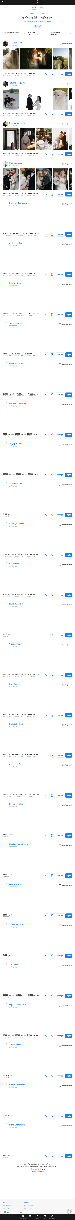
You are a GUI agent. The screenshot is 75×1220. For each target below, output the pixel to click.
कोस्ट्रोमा (36, 22)
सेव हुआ (41, 7)
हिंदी (8, 1212)
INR (21, 1212)
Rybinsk (30, 22)
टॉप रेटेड (34, 7)
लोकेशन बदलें (37, 26)
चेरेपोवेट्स (42, 22)
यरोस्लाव (48, 22)
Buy (25, 22)
